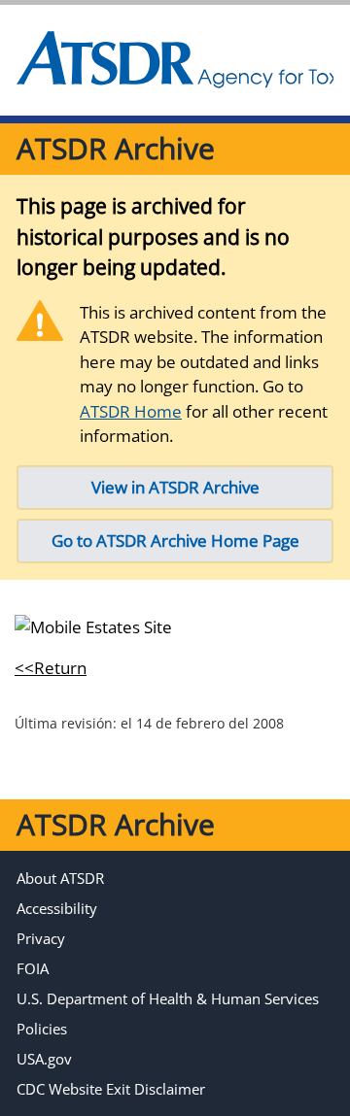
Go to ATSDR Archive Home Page (175, 540)
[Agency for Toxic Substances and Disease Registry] (175, 60)
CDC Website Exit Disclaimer (111, 1089)
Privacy (41, 938)
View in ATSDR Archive (175, 487)
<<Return (51, 668)
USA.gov (44, 1058)
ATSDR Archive (116, 148)
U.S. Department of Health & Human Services (168, 998)
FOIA (33, 968)
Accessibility (57, 908)
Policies (42, 1028)
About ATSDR (60, 878)
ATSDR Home (131, 411)
